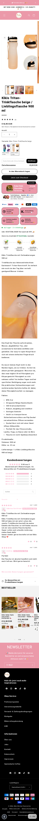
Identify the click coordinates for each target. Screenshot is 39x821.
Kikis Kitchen (18, 806)
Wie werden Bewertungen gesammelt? (18, 572)
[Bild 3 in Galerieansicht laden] (29, 90)
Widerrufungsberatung (13, 721)
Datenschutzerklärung (29, 809)
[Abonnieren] (32, 665)
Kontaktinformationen (27, 812)
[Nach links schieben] (2, 90)
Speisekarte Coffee (12, 764)
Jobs (6, 744)
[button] (35, 3)
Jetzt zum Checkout (19, 178)
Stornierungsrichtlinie (25, 815)
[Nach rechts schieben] (36, 90)
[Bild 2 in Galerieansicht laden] (19, 90)
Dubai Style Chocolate (18, 187)
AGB (6, 726)
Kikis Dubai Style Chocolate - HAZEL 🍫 (26, 615)
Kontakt (7, 749)
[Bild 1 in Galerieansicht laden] (9, 90)
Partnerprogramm (11, 702)
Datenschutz (9, 754)
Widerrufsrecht (14, 809)
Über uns (8, 740)
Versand (13, 126)
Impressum (8, 759)
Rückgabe (8, 716)
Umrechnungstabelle (12, 707)
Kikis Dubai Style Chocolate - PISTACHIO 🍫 (8, 616)
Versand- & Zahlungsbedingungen (18, 711)
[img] (7, 505)
